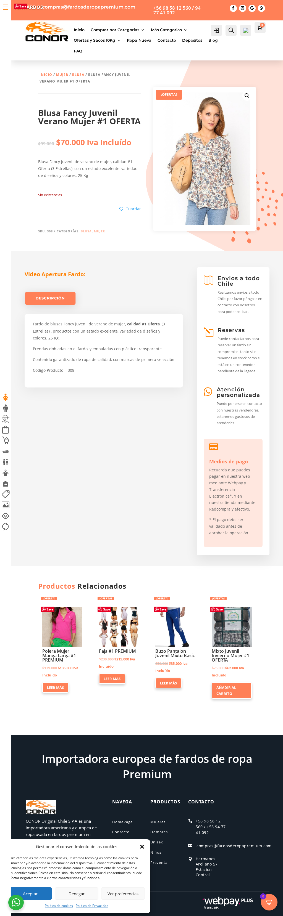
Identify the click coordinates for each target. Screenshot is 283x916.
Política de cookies (59, 905)
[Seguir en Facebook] (233, 8)
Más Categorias (166, 29)
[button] (142, 846)
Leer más (55, 687)
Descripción (50, 298)
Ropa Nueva (139, 40)
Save (162, 609)
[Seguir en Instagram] (242, 8)
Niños (155, 852)
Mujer (62, 74)
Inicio (79, 29)
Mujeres (158, 821)
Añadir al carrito (226, 690)
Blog (213, 40)
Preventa (158, 862)
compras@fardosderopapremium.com (234, 845)
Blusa (78, 74)
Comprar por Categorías (115, 29)
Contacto (167, 40)
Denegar (77, 893)
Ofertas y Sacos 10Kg (94, 40)
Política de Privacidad (92, 905)
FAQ (78, 51)
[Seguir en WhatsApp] (261, 8)
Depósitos (192, 40)
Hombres (159, 831)
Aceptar (30, 893)
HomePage (122, 821)
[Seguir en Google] (252, 8)
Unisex (156, 842)
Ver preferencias (123, 893)
